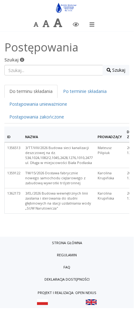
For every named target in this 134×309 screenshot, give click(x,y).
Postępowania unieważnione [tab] (38, 104)
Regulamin (67, 255)
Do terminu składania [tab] (31, 91)
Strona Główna (67, 242)
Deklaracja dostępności (67, 279)
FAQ (66, 267)
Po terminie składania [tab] (85, 91)
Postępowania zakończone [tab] (36, 117)
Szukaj (12, 60)
